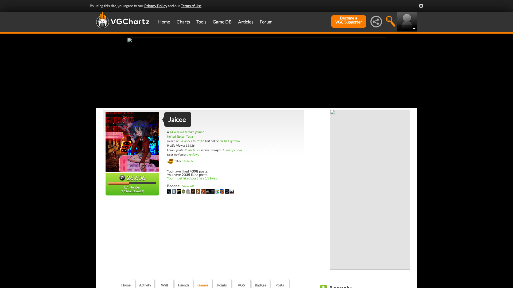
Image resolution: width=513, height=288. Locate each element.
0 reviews (192, 155)
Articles (245, 22)
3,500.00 (187, 161)
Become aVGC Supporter (348, 20)
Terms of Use (191, 5)
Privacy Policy (155, 5)
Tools (201, 22)
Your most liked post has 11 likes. (192, 178)
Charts (183, 22)
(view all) (187, 186)
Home (164, 22)
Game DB (222, 22)
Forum (266, 22)
